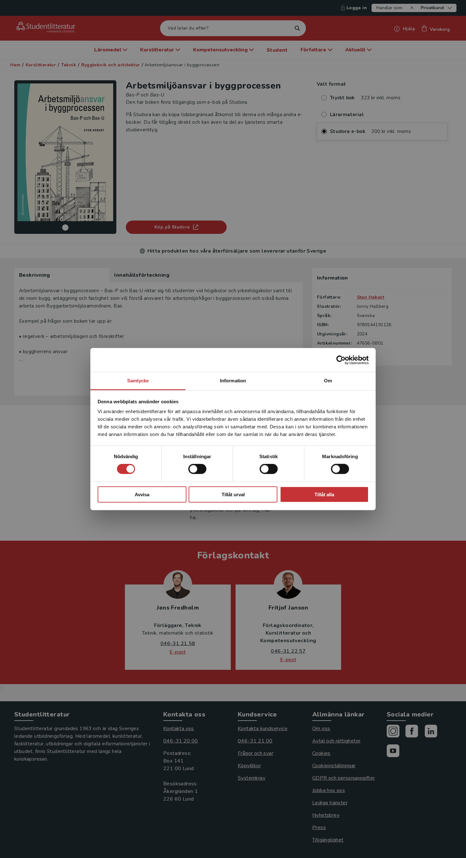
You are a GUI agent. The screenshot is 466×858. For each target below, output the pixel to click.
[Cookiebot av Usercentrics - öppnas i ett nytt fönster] (341, 360)
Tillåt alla (324, 494)
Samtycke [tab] (138, 380)
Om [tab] (328, 380)
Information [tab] (233, 380)
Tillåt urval (233, 494)
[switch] (197, 469)
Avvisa (142, 494)
